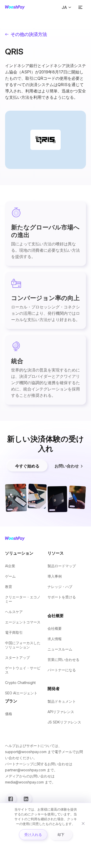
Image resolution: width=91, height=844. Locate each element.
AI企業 (10, 566)
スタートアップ (17, 657)
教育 (8, 586)
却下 (60, 834)
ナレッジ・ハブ (60, 586)
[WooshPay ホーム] (15, 7)
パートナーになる (62, 670)
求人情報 (55, 639)
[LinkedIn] (26, 798)
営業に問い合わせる (63, 659)
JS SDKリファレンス (64, 722)
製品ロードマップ (62, 566)
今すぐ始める (27, 465)
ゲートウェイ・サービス (22, 670)
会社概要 (55, 628)
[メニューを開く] (80, 7)
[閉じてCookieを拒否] (83, 823)
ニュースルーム (60, 649)
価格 (8, 714)
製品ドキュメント (62, 701)
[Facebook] (10, 798)
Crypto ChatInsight (20, 682)
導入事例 (55, 576)
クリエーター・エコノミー (22, 599)
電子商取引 (14, 632)
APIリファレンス (61, 712)
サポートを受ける (62, 597)
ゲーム (10, 576)
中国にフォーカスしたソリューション (22, 645)
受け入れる (33, 834)
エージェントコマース (22, 622)
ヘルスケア (14, 612)
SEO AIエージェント (21, 693)
